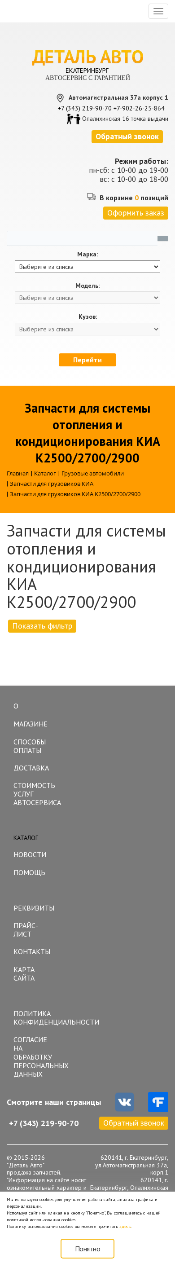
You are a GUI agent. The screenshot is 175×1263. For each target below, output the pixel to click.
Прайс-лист (25, 929)
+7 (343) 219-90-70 (85, 108)
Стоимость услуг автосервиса (35, 794)
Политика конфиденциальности (35, 1017)
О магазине (30, 714)
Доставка (31, 767)
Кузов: (88, 317)
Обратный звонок (133, 1123)
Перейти (87, 359)
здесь (125, 1226)
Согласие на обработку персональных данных (35, 1056)
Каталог (25, 838)
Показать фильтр (42, 625)
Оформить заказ (135, 212)
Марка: (87, 254)
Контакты (31, 951)
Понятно (88, 1248)
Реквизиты (33, 907)
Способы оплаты (29, 746)
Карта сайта (24, 973)
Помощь (29, 872)
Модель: (87, 286)
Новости (29, 854)
